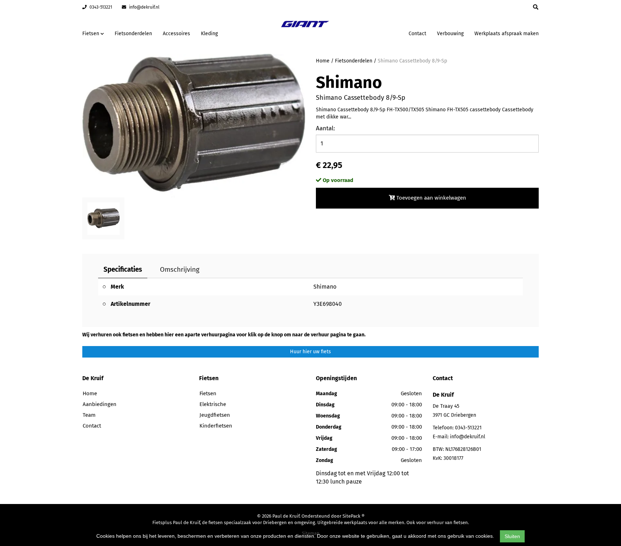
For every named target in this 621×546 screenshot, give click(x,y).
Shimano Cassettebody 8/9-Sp (412, 61)
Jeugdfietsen (214, 415)
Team (89, 415)
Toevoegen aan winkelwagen (430, 198)
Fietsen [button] (91, 34)
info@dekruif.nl (144, 7)
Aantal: (325, 128)
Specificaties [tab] (123, 269)
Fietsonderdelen (133, 34)
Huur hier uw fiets (310, 352)
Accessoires (176, 34)
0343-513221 (100, 7)
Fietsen (207, 393)
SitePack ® (353, 516)
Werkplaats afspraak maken (506, 34)
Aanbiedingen (380, 32)
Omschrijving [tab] (179, 269)
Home (323, 61)
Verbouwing (450, 34)
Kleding (209, 34)
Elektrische (212, 404)
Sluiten (512, 536)
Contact (417, 34)
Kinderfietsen (215, 426)
